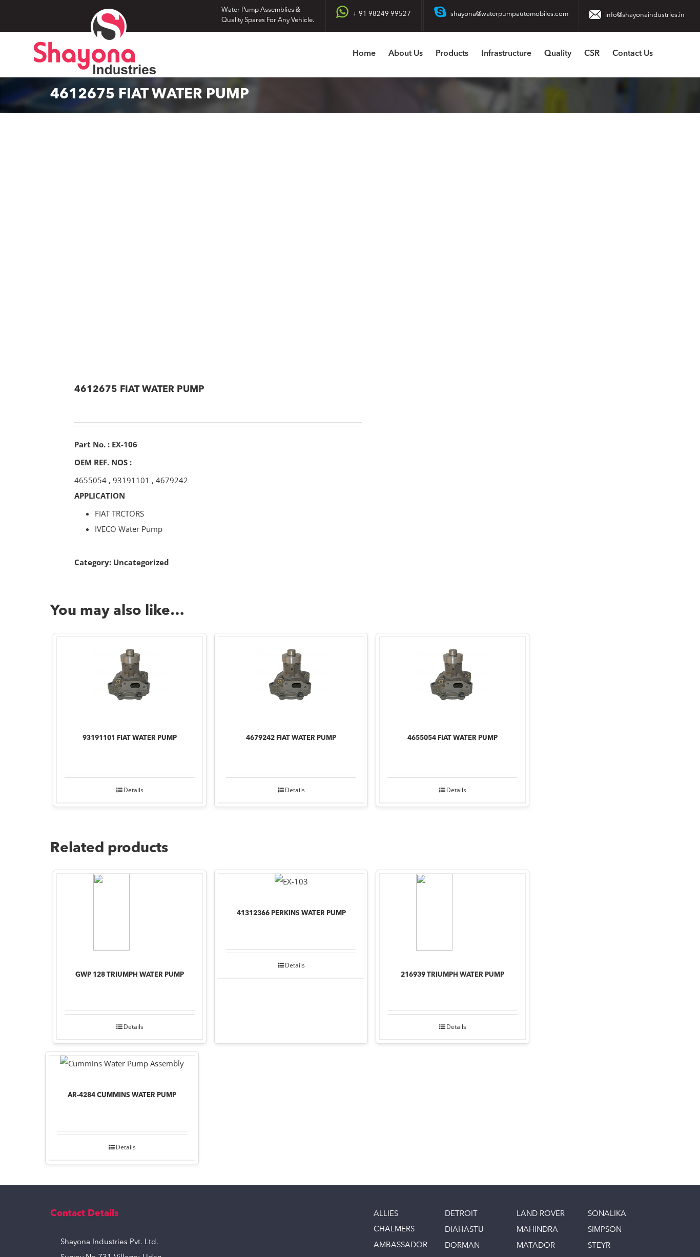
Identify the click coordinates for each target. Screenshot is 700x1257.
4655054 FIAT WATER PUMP (452, 738)
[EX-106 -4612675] (194, 249)
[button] (669, 54)
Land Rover (541, 1214)
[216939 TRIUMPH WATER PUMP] (452, 915)
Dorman (462, 1246)
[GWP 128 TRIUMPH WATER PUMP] (129, 915)
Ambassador (400, 1245)
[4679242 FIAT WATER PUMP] (291, 678)
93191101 (131, 480)
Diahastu (464, 1230)
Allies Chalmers (394, 1221)
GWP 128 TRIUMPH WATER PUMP (129, 975)
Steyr (599, 1246)
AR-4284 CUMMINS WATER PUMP (122, 1095)
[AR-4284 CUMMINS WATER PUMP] (122, 1066)
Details (133, 790)
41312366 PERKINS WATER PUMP (291, 913)
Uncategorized (141, 562)
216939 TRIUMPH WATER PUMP (452, 975)
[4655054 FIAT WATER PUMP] (452, 678)
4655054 (90, 480)
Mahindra (537, 1230)
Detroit (461, 1214)
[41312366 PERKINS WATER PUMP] (291, 884)
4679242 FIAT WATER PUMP (291, 738)
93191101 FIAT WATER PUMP (130, 738)
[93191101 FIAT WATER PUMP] (129, 678)
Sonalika (607, 1214)
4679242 (172, 480)
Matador (536, 1246)
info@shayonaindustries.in (645, 15)
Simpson (605, 1230)
